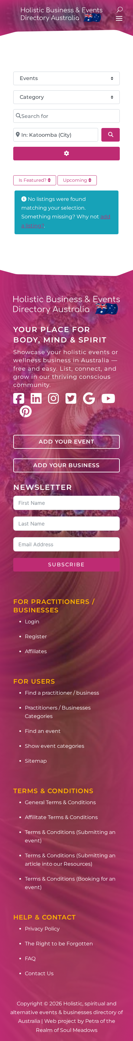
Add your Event (66, 441)
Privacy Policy (42, 929)
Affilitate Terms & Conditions (61, 817)
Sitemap (36, 761)
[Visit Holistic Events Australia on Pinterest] (26, 411)
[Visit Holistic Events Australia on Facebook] (18, 398)
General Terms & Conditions (60, 802)
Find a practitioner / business (62, 693)
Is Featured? (33, 180)
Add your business (66, 465)
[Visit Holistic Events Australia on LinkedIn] (36, 398)
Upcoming (75, 180)
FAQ (30, 958)
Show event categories (54, 746)
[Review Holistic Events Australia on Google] (89, 398)
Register (36, 636)
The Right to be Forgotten (59, 944)
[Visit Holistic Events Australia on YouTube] (108, 398)
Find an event (43, 731)
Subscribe (66, 564)
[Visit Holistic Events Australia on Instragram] (53, 398)
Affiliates (36, 651)
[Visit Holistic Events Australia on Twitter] (71, 398)
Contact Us (39, 973)
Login (32, 622)
